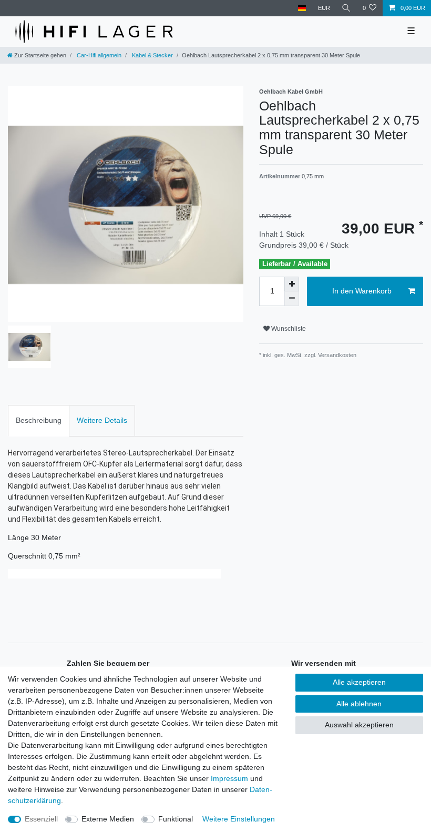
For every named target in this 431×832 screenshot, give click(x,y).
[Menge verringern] (291, 298)
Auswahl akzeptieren (359, 725)
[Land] (302, 8)
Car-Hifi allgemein (98, 55)
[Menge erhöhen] (291, 284)
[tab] (38, 420)
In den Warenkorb (362, 291)
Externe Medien (107, 819)
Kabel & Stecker (151, 55)
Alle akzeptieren (359, 682)
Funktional (175, 819)
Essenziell (41, 819)
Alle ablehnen (359, 703)
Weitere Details (102, 420)
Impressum (229, 778)
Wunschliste (288, 328)
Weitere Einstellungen (238, 819)
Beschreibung (38, 420)
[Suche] (346, 8)
